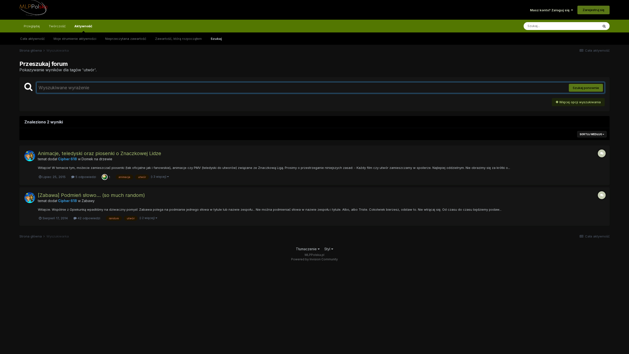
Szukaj (216, 39)
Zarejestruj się (593, 10)
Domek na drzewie (97, 159)
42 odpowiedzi (88, 218)
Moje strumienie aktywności (75, 39)
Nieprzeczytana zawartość (125, 39)
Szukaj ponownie (586, 88)
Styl (327, 249)
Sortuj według (591, 134)
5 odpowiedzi (85, 177)
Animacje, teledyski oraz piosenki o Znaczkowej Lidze (99, 153)
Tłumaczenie (307, 249)
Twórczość (57, 26)
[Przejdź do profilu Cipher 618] (29, 155)
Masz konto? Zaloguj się (550, 10)
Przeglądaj (32, 26)
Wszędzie (585, 26)
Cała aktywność (32, 39)
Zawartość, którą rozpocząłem (178, 39)
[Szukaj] (604, 26)
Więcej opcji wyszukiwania (579, 102)
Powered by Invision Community (314, 259)
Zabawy (88, 201)
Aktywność (83, 26)
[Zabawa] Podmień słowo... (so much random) (91, 195)
